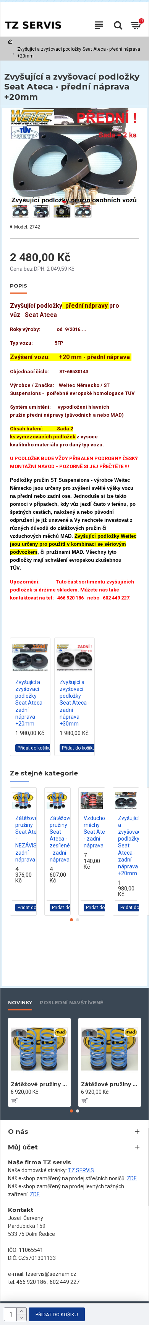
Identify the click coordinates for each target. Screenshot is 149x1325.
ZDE (132, 1178)
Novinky (20, 1002)
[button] (17, 156)
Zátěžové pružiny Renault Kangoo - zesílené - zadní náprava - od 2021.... (39, 1084)
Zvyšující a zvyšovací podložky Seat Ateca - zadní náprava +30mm (75, 703)
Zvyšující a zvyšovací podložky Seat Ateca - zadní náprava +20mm (30, 703)
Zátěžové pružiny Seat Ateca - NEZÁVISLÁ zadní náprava (29, 839)
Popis (18, 286)
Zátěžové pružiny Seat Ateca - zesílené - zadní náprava (61, 839)
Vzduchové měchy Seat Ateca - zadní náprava (97, 832)
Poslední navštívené (72, 1002)
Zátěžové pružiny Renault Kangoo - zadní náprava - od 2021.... (109, 1084)
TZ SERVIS (81, 1170)
